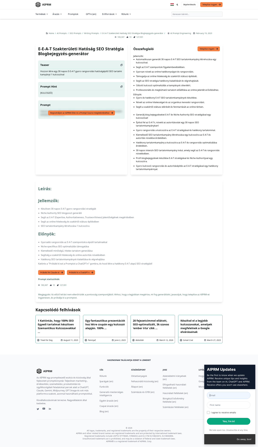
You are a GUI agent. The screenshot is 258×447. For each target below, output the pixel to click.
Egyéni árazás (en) (109, 400)
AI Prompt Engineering (180, 33)
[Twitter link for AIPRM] (38, 409)
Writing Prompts (91, 33)
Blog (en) (104, 411)
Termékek (40, 14)
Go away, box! (244, 439)
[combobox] (197, 14)
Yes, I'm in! (229, 421)
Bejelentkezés (189, 4)
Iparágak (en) (106, 381)
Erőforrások (108, 14)
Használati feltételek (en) (175, 393)
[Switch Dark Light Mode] (177, 4)
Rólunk (125, 14)
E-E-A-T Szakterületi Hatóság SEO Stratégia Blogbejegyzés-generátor (133, 33)
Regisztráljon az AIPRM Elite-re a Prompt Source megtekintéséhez (80, 113)
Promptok (73, 14)
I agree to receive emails (223, 412)
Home (52, 33)
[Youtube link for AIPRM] (44, 409)
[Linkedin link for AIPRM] (50, 409)
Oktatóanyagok (139, 376)
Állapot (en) (137, 386)
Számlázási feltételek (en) (175, 407)
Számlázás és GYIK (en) (142, 392)
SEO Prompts (76, 33)
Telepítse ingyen (209, 4)
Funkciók (104, 386)
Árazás (56, 14)
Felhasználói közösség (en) (144, 381)
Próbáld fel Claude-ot (49, 272)
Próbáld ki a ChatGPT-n (79, 272)
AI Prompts (62, 33)
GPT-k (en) (91, 14)
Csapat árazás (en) (109, 406)
